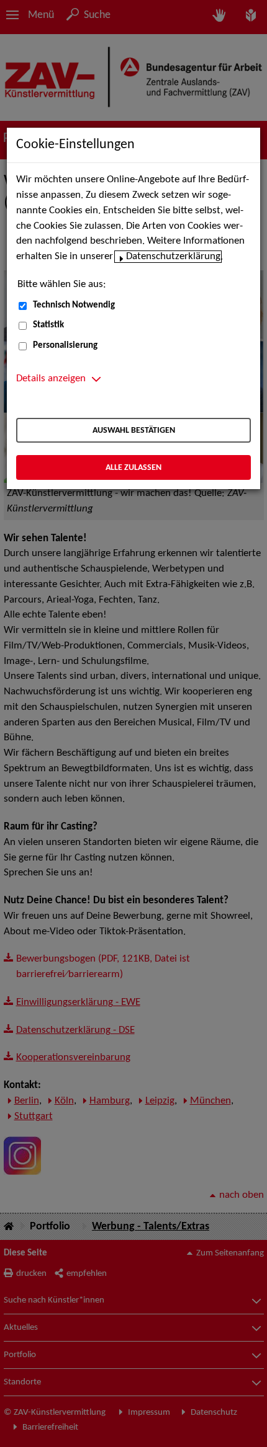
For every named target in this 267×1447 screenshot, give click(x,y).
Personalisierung (65, 345)
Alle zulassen (133, 467)
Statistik (48, 325)
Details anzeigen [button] (51, 379)
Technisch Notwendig (74, 305)
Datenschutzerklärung (173, 257)
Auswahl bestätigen (134, 430)
